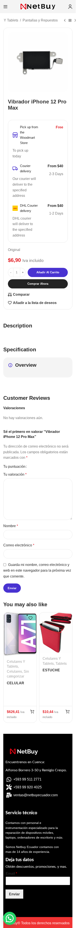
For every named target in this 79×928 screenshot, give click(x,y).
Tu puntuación (14, 466)
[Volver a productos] (70, 20)
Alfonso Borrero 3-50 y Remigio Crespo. (36, 770)
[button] (32, 711)
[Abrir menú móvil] (5, 6)
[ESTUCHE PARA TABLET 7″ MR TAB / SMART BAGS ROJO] (55, 632)
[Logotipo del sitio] (38, 6)
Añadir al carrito (47, 272)
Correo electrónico (18, 545)
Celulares (14, 671)
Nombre (10, 526)
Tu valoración (15, 474)
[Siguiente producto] (75, 20)
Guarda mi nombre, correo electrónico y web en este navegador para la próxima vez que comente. (37, 570)
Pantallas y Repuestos (40, 20)
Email (11, 873)
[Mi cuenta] (70, 6)
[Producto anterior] (64, 20)
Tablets (61, 663)
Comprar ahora (37, 283)
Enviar (14, 894)
